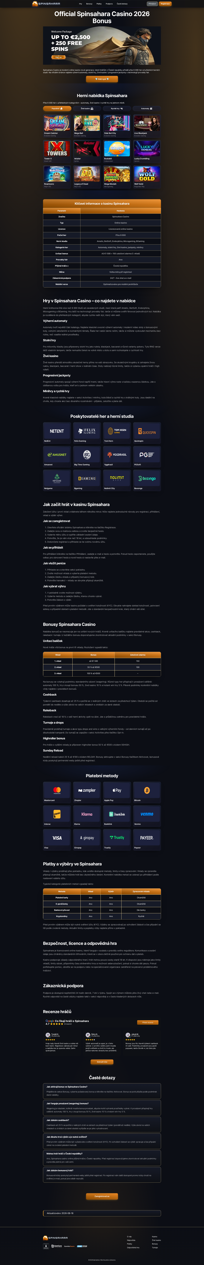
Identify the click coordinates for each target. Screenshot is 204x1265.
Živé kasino (85, 108)
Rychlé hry (115, 108)
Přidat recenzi (147, 1022)
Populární (55, 108)
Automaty (145, 108)
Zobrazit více (102, 1062)
